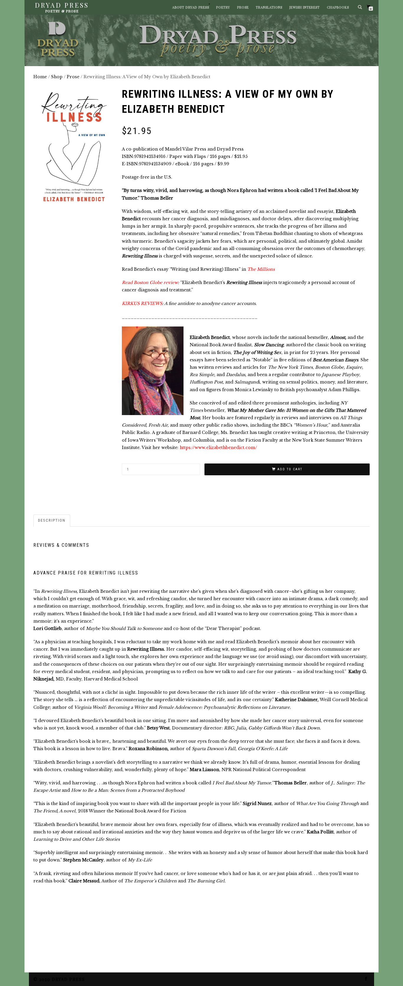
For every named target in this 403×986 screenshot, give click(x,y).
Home (40, 76)
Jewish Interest (304, 7)
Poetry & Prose (61, 11)
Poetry (223, 7)
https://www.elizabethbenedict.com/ (217, 447)
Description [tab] (51, 520)
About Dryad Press (190, 7)
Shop (57, 76)
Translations (269, 7)
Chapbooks (338, 7)
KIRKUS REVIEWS (142, 303)
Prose (243, 7)
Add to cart (289, 469)
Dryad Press (62, 5)
